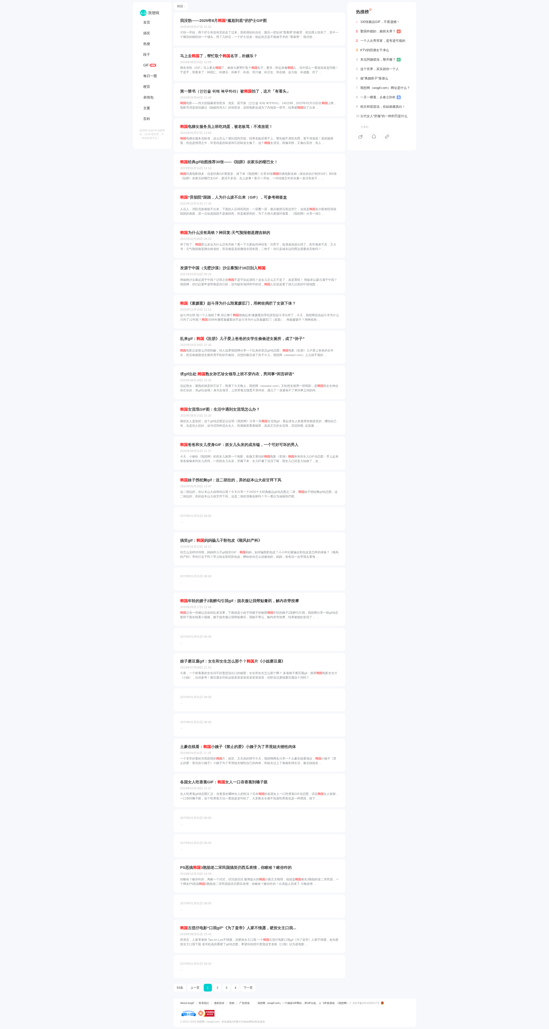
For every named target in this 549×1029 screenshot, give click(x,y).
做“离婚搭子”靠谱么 (372, 78)
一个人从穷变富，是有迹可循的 (380, 40)
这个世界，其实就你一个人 (377, 69)
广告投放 (244, 1003)
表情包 (148, 97)
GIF (146, 65)
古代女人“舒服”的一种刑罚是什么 (381, 116)
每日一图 (150, 76)
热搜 (146, 44)
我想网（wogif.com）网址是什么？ (383, 88)
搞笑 (146, 33)
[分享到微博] (360, 136)
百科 (146, 119)
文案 (146, 108)
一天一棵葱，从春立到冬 (378, 97)
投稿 (231, 1003)
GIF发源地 (329, 1003)
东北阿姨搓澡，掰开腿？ (378, 59)
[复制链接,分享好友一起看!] (387, 136)
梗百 (146, 86)
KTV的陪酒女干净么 (372, 50)
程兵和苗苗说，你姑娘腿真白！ (380, 106)
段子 (146, 54)
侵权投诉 (219, 1003)
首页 (146, 22)
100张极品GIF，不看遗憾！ (378, 22)
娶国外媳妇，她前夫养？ (378, 31)
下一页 (248, 987)
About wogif (187, 1003)
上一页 (194, 987)
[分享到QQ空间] (373, 136)
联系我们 (204, 1003)
